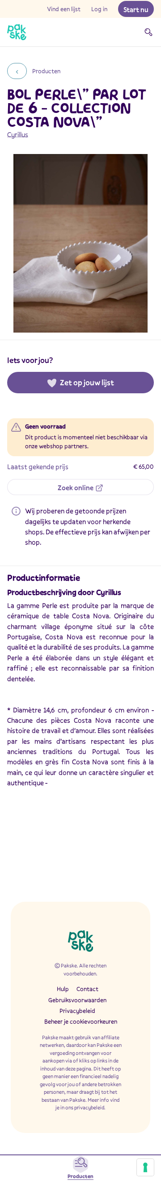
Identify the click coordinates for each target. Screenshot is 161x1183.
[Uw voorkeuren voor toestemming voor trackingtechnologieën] (145, 1167)
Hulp (63, 989)
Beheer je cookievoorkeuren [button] (80, 1021)
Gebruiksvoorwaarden (77, 1000)
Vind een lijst (63, 9)
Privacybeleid (77, 1011)
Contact (87, 989)
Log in (99, 9)
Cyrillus (17, 134)
